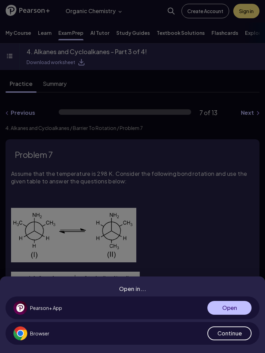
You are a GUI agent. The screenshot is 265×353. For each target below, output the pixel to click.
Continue (229, 333)
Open (229, 307)
